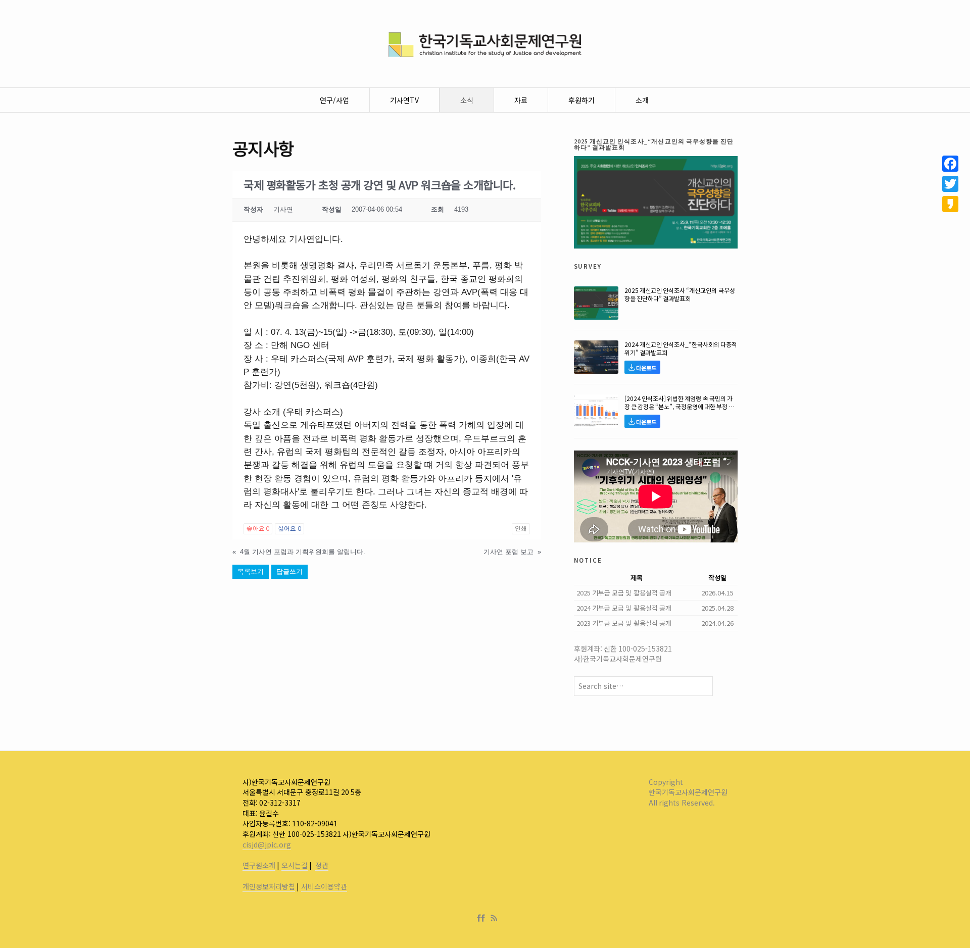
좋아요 (258, 529)
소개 (642, 100)
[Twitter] (950, 184)
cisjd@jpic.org (267, 844)
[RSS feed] (494, 918)
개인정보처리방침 (269, 886)
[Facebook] (483, 918)
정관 (321, 865)
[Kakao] (950, 204)
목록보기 (250, 571)
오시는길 (294, 865)
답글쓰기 (289, 571)
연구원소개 (259, 865)
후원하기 (581, 100)
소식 (466, 100)
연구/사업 (334, 100)
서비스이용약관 (324, 886)
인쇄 (521, 529)
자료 (520, 100)
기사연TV (404, 100)
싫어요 (289, 529)
